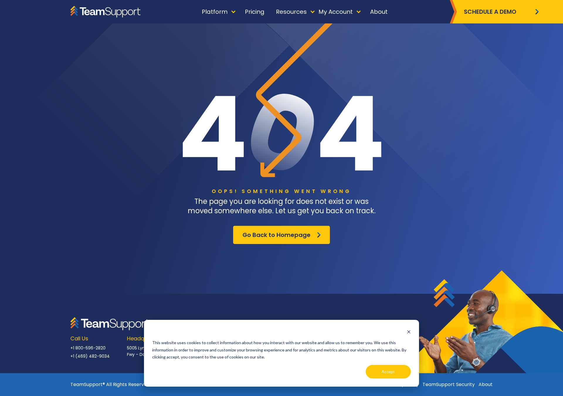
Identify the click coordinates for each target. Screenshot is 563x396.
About (486, 384)
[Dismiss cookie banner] (409, 331)
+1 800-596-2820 (88, 348)
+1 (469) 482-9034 (90, 356)
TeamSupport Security (449, 384)
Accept (388, 371)
